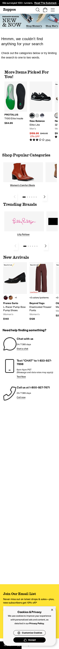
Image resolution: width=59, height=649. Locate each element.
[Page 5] (34, 246)
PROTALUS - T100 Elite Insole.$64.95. (15, 103)
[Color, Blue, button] (37, 115)
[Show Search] (37, 10)
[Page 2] (27, 197)
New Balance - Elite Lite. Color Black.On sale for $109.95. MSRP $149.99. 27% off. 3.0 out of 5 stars (41, 112)
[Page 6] (36, 197)
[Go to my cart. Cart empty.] (45, 10)
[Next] (44, 197)
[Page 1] (24, 197)
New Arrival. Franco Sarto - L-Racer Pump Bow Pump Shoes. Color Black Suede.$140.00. (15, 291)
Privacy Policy (36, 623)
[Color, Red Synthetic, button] (5, 297)
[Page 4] (31, 197)
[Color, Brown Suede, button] (10, 297)
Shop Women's (34, 26)
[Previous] (14, 197)
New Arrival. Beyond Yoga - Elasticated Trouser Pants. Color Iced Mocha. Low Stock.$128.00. (41, 291)
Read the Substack (45, 2)
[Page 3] (29, 197)
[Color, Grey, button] (42, 115)
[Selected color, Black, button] (32, 115)
